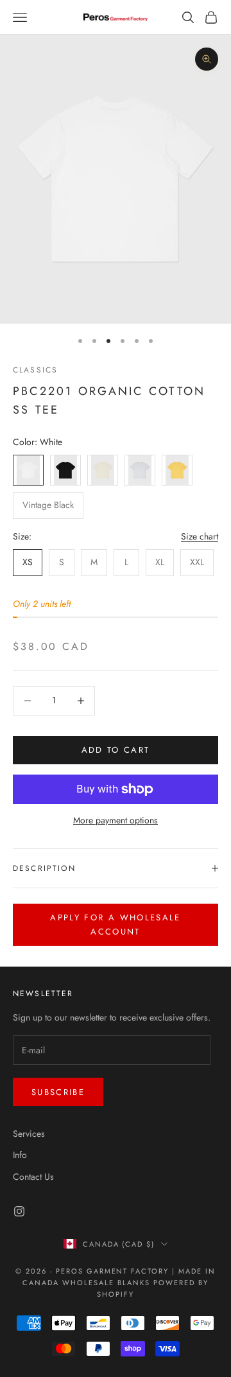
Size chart (199, 536)
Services (29, 1133)
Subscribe (58, 1092)
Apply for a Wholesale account (115, 924)
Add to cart (115, 750)
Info (20, 1154)
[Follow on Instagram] (19, 1211)
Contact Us (33, 1176)
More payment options (115, 820)
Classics (35, 370)
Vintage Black (48, 504)
